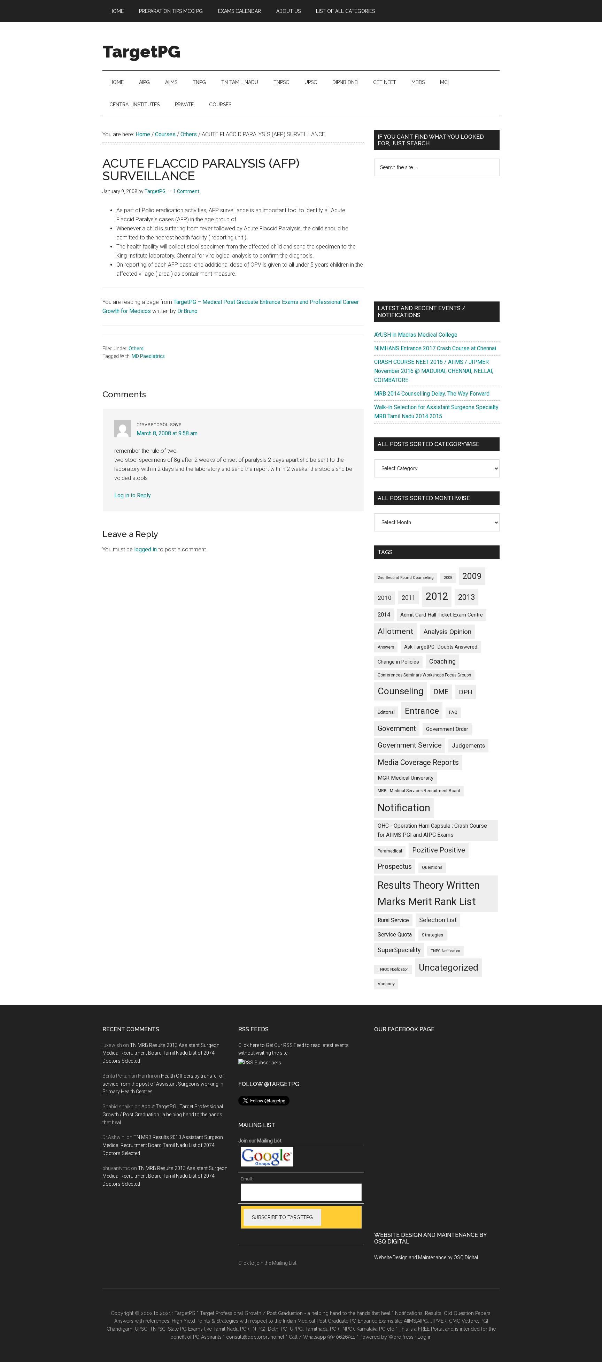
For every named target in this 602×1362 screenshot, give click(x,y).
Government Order (447, 729)
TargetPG (141, 51)
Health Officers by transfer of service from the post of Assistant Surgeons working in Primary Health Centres (163, 1084)
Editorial (386, 712)
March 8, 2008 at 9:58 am (167, 433)
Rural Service (393, 920)
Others (136, 348)
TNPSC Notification (393, 969)
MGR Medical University (405, 778)
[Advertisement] (437, 239)
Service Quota (395, 934)
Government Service (410, 745)
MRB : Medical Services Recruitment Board (419, 790)
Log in (424, 1337)
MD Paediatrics (148, 356)
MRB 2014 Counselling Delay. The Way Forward (431, 393)
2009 (472, 576)
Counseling (401, 691)
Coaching (442, 661)
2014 (384, 614)
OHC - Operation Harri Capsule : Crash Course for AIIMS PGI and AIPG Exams (432, 830)
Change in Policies (398, 662)
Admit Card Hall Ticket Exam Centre (441, 615)
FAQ (453, 712)
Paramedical (390, 851)
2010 (385, 597)
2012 (437, 596)
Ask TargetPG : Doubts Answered (440, 647)
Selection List (438, 920)
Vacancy (386, 983)
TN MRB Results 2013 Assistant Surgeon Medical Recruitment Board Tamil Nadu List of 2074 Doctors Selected (160, 1053)
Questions (432, 867)
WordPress (401, 1337)
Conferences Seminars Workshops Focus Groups (424, 675)
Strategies (432, 935)
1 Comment (186, 191)
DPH (465, 692)
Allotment (395, 631)
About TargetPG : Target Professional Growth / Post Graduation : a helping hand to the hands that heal (162, 1114)
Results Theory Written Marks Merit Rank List (429, 893)
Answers (386, 647)
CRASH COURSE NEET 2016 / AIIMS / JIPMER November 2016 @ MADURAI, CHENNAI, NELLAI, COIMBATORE (433, 371)
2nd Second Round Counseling (406, 577)
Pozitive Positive (438, 850)
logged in (145, 549)
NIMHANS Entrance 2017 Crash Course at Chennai (435, 348)
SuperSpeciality (399, 950)
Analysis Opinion (447, 632)
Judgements (468, 745)
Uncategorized (448, 967)
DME (441, 692)
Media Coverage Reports (418, 762)
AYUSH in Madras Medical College (415, 334)
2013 (466, 597)
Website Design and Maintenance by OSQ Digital (426, 1257)
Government (397, 728)
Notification (404, 808)
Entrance (422, 711)
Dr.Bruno (187, 311)
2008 (448, 577)
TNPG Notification (445, 951)
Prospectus (395, 867)
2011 (409, 597)
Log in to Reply (132, 495)
